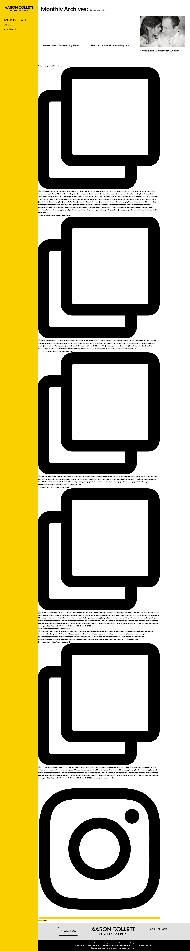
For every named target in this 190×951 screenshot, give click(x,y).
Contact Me (68, 931)
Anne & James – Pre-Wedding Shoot (60, 45)
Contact (10, 29)
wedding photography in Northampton (118, 945)
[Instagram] (155, 934)
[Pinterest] (161, 934)
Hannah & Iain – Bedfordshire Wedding (159, 50)
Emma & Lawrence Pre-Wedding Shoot (110, 45)
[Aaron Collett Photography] (19, 8)
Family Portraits (15, 19)
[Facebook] (151, 934)
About (8, 24)
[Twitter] (165, 934)
